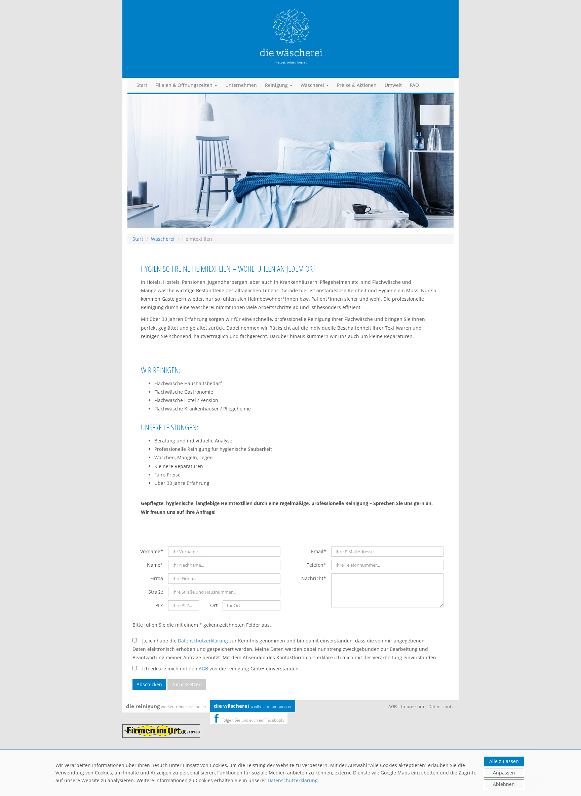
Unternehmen (241, 85)
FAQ (414, 85)
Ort (214, 605)
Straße (155, 592)
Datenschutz (441, 706)
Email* (318, 551)
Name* (155, 565)
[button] (186, 85)
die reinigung (166, 706)
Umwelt (393, 85)
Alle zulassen (504, 761)
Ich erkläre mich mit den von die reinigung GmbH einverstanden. (218, 668)
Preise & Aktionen (357, 85)
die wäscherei (253, 705)
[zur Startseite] (290, 39)
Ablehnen (504, 784)
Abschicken (149, 684)
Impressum (412, 706)
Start (142, 85)
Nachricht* (313, 578)
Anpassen (504, 772)
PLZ (159, 605)
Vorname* (151, 551)
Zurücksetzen (186, 684)
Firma (156, 578)
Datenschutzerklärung (293, 780)
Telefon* (316, 565)
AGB (203, 668)
